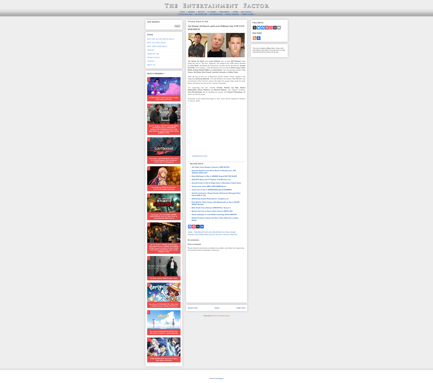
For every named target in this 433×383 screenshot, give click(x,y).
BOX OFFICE (246, 12)
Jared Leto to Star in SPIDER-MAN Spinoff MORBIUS (212, 190)
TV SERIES (211, 12)
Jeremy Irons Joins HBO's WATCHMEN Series (209, 186)
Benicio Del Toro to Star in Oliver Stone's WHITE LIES (212, 211)
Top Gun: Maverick (230, 234)
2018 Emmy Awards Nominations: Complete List (210, 199)
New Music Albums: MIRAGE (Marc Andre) (164, 278)
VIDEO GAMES (248, 14)
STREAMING (224, 12)
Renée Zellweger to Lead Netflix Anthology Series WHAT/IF (214, 214)
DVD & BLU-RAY (185, 14)
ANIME (235, 12)
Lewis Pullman (199, 234)
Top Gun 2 (219, 234)
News (207, 234)
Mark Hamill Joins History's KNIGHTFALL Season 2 (211, 208)
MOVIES (201, 12)
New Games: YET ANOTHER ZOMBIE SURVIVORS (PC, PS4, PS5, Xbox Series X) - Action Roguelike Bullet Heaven (164, 216)
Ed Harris (205, 232)
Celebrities (197, 232)
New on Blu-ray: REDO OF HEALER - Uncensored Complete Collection (164, 188)
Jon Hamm (226, 232)
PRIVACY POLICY (153, 57)
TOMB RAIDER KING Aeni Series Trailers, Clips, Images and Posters (164, 359)
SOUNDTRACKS (216, 14)
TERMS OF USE (153, 54)
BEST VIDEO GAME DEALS (157, 46)
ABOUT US (151, 65)
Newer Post (193, 308)
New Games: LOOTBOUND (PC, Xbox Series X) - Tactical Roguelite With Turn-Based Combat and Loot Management (164, 160)
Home (216, 308)
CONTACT (151, 61)
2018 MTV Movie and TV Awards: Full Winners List (211, 179)
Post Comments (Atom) (221, 316)
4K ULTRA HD (201, 14)
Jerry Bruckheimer (215, 232)
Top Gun (212, 234)
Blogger (220, 378)
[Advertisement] (216, 129)
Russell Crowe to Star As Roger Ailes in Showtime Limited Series (216, 183)
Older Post (240, 308)
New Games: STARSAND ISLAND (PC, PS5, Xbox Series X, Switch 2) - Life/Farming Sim (164, 332)
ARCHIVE (150, 50)
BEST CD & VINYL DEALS (156, 43)
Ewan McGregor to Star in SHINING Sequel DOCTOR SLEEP (214, 176)
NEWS (182, 12)
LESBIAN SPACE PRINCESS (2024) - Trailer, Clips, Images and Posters (163, 98)
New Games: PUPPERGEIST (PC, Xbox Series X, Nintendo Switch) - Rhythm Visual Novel (163, 305)
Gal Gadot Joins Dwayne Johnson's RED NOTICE (210, 167)
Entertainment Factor (199, 156)
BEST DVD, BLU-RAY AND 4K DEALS (160, 39)
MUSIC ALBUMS (232, 14)
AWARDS (191, 12)
